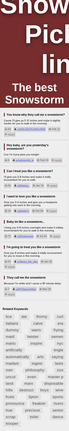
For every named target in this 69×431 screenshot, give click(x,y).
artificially (14, 350)
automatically (17, 357)
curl (60, 316)
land (9, 383)
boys (44, 390)
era (60, 323)
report (11, 134)
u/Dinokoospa (25, 236)
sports (57, 397)
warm (36, 330)
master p (55, 377)
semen (57, 336)
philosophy (35, 370)
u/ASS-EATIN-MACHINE (31, 129)
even (31, 377)
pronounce (15, 403)
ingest (37, 363)
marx (28, 383)
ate (24, 316)
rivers (58, 403)
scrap (10, 417)
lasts (59, 363)
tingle (58, 350)
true (9, 410)
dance (57, 417)
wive (59, 390)
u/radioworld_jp (25, 160)
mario (11, 343)
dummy (12, 330)
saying (57, 357)
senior (57, 410)
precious (32, 410)
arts (40, 357)
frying (58, 330)
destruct (26, 390)
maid (10, 336)
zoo (60, 370)
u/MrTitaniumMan (26, 289)
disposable (53, 383)
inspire (36, 343)
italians (12, 323)
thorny (41, 316)
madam (12, 363)
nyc (60, 343)
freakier (39, 403)
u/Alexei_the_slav (27, 261)
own (9, 370)
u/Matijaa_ (23, 185)
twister (33, 336)
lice (9, 316)
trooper (12, 423)
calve (38, 323)
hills (9, 390)
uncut (10, 377)
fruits (10, 397)
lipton (33, 397)
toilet (34, 417)
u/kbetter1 (23, 210)
